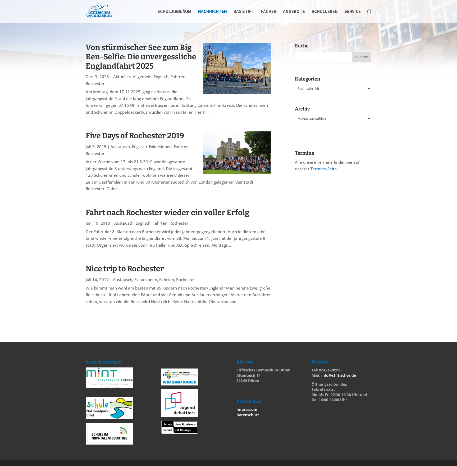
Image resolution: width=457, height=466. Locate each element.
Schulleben (325, 12)
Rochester (95, 83)
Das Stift (244, 12)
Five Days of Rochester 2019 (135, 135)
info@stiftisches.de (338, 375)
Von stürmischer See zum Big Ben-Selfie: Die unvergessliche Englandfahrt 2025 (141, 57)
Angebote (294, 12)
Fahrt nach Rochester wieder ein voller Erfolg (167, 212)
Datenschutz (247, 414)
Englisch (161, 76)
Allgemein (142, 76)
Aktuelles (122, 76)
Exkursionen (160, 146)
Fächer (268, 12)
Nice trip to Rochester (125, 268)
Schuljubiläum (174, 12)
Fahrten (178, 76)
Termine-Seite (323, 168)
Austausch (120, 146)
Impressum (246, 409)
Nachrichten (212, 12)
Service (352, 12)
